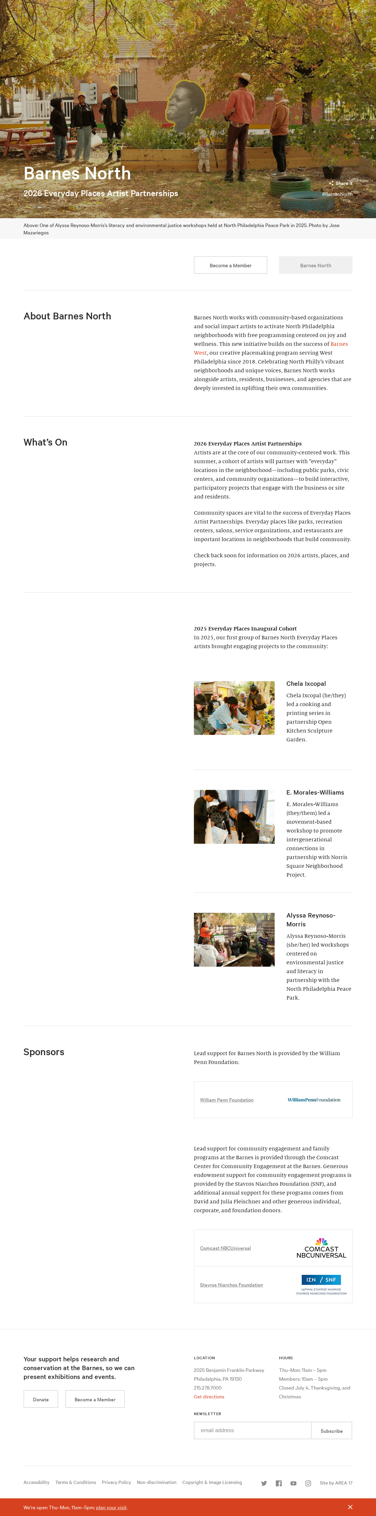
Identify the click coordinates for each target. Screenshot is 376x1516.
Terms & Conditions (75, 1482)
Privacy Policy (116, 1482)
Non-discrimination (157, 1482)
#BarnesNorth (337, 193)
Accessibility (36, 1482)
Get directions (209, 1396)
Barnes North (77, 172)
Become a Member (231, 265)
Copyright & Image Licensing (212, 1482)
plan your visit (111, 1507)
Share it (344, 182)
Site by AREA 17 (336, 1482)
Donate (41, 1399)
